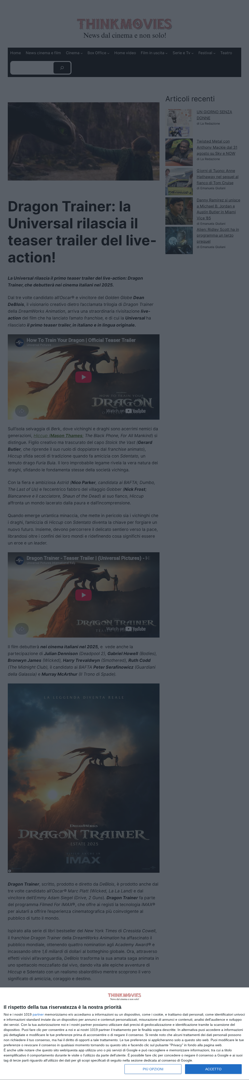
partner (38, 1014)
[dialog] (124, 1034)
